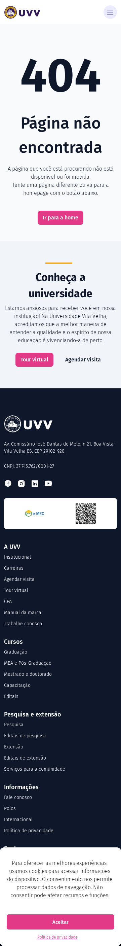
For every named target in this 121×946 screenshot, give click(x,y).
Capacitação (17, 685)
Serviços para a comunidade (34, 769)
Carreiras (14, 568)
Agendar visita (83, 359)
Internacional (18, 819)
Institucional (17, 557)
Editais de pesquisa (25, 736)
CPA (8, 601)
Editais (11, 696)
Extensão (13, 747)
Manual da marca (22, 613)
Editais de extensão (25, 758)
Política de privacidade (57, 937)
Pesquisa (14, 725)
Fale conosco (18, 797)
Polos (10, 808)
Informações (21, 787)
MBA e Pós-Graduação (27, 663)
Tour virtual (34, 359)
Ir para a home (60, 217)
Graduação (15, 652)
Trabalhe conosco (23, 624)
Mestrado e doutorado (28, 674)
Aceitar (60, 922)
